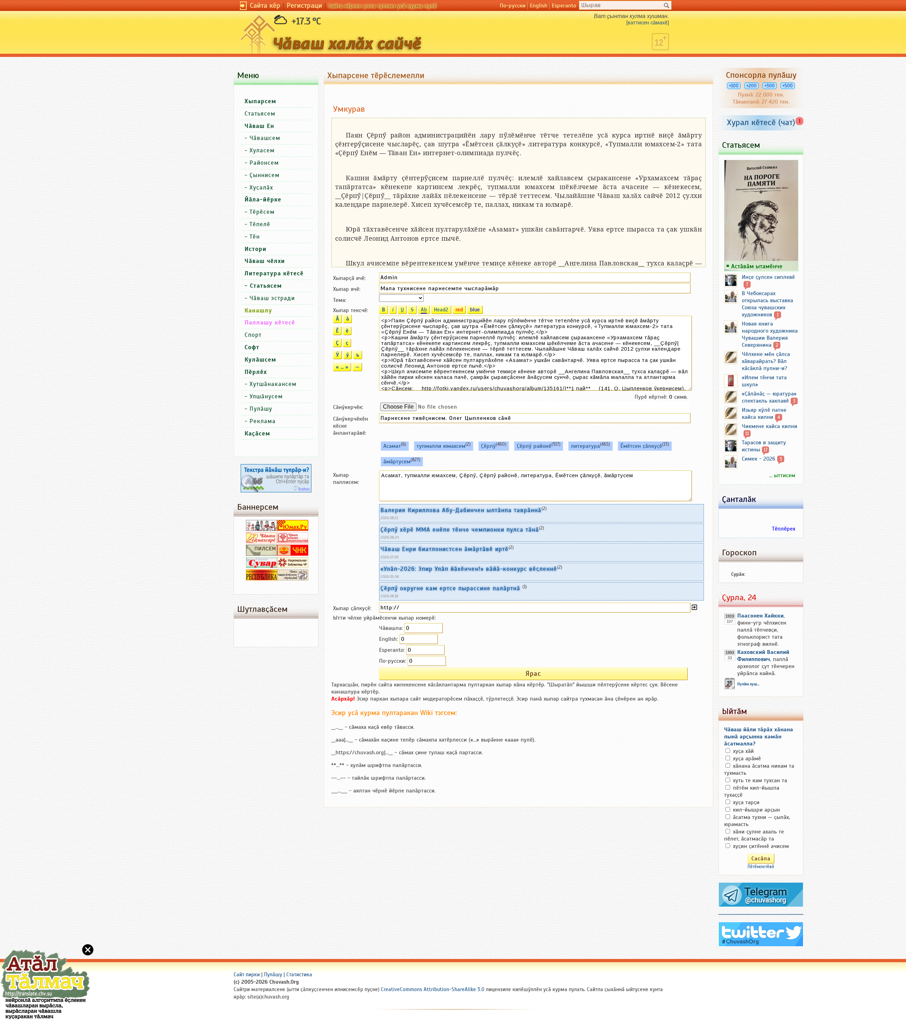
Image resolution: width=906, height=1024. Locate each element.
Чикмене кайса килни (769, 426)
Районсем (264, 162)
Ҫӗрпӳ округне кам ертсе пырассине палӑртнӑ (451, 588)
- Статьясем (263, 285)
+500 (787, 86)
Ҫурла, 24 (739, 597)
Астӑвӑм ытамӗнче (756, 266)
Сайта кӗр (265, 5)
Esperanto (564, 5)
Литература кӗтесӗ (274, 273)
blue (475, 309)
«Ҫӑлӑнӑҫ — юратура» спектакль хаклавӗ (769, 397)
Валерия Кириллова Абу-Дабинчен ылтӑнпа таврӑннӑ (460, 510)
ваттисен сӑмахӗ (647, 22)
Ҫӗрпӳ (488, 446)
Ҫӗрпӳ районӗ (534, 446)
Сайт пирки (247, 974)
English (538, 5)
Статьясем (260, 113)
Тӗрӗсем (262, 212)
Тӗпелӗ (260, 224)
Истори (255, 249)
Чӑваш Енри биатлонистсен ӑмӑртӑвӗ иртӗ (444, 549)
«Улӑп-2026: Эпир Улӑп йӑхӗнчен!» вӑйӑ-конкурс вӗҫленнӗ (468, 569)
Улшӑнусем (266, 396)
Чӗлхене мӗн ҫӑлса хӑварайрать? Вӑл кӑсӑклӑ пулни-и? (766, 361)
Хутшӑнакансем (273, 384)
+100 (734, 86)
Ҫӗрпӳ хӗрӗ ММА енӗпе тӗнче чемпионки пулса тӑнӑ (459, 529)
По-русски (513, 5)
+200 (751, 86)
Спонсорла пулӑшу (761, 75)
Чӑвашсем (265, 138)
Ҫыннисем (265, 175)
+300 (769, 86)
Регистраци (304, 5)
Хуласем (262, 150)
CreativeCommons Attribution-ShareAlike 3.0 (432, 989)
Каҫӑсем (257, 433)
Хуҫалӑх (261, 187)
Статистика (299, 974)
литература (585, 446)
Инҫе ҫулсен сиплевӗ (768, 277)
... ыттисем (782, 475)
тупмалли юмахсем (441, 446)
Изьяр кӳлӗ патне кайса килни (764, 413)
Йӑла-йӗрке (263, 199)
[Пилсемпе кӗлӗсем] (261, 554)
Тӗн (255, 236)
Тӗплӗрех (783, 528)
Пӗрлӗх (256, 372)
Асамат (392, 446)
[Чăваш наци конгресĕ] (292, 554)
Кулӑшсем (260, 359)
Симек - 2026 (758, 458)
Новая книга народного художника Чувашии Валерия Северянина (770, 334)
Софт (252, 347)
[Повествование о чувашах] (261, 529)
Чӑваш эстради (272, 298)
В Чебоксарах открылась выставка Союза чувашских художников (767, 304)
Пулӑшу (261, 408)
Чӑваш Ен (259, 126)
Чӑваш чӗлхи (265, 261)
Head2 (441, 309)
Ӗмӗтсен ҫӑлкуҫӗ (641, 446)
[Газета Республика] (261, 578)
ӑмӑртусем (397, 461)
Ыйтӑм (734, 711)
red (459, 309)
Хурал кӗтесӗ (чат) (761, 122)
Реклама (263, 421)
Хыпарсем (260, 101)
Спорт (253, 335)
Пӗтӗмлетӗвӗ (760, 867)
